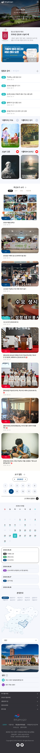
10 (23, 491)
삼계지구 (20, 600)
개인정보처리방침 (20, 725)
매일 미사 (20, 23)
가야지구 (27, 598)
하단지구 (20, 598)
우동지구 (5, 600)
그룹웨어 (4, 725)
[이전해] (14, 479)
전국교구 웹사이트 (6, 697)
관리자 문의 (23, 727)
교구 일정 (18, 474)
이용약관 (11, 725)
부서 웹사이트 (4, 693)
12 (35, 491)
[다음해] (25, 479)
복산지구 (27, 600)
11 (29, 491)
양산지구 (12, 600)
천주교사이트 (4, 705)
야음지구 (34, 600)
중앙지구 (12, 598)
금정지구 (34, 598)
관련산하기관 (4, 701)
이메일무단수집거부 (32, 725)
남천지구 (5, 598)
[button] (29, 59)
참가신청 (3, 709)
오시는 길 (16, 727)
